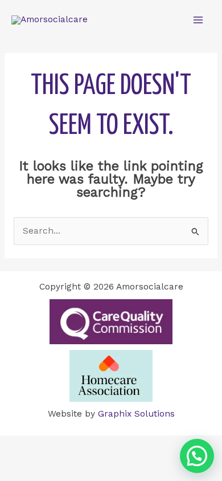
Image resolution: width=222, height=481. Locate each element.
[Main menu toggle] (198, 19)
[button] (197, 456)
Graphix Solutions (136, 414)
